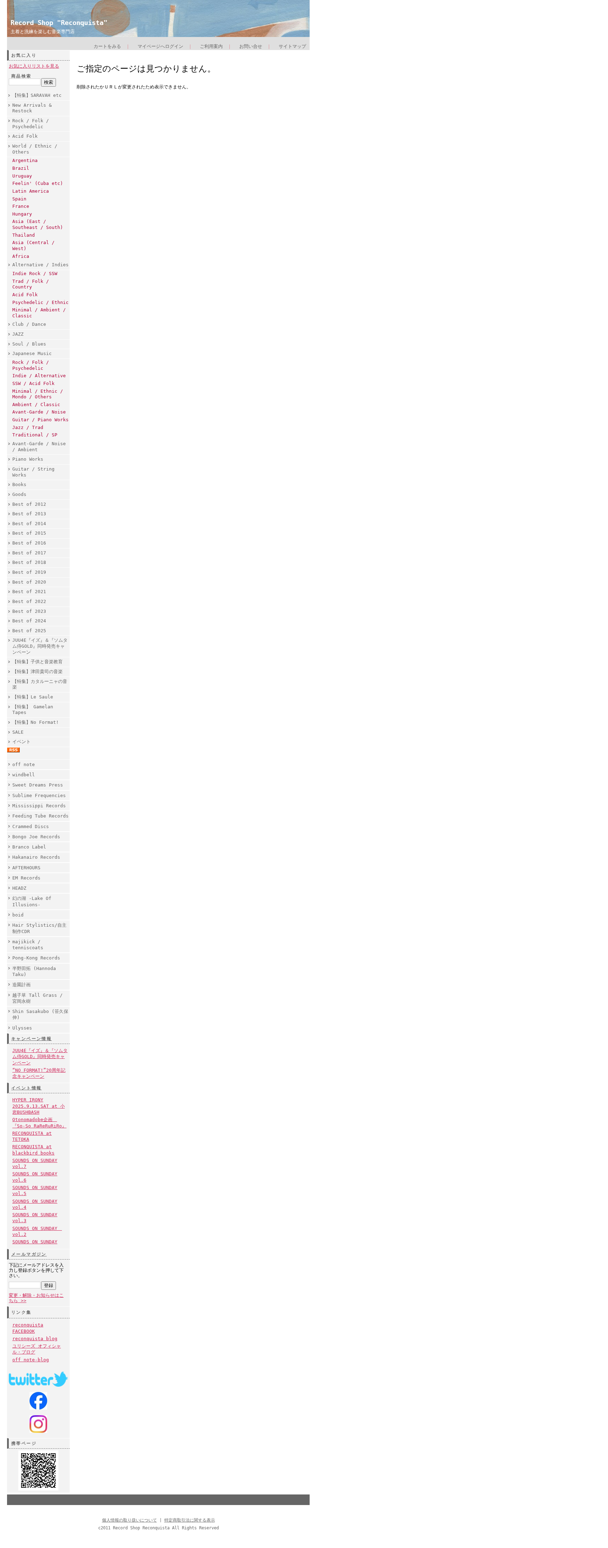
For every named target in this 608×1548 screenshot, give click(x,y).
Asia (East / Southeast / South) (37, 224)
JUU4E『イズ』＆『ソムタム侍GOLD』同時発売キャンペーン (40, 646)
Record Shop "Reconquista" (59, 23)
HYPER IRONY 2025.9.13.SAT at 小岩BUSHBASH (38, 1106)
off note (23, 764)
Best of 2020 (29, 582)
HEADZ (19, 888)
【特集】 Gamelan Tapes (32, 709)
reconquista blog (34, 1338)
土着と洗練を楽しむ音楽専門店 (43, 31)
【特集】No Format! (35, 722)
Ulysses (22, 1028)
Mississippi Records (39, 805)
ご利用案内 (211, 46)
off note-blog (30, 1359)
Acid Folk (25, 136)
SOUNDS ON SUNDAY (34, 1241)
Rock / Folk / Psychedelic (30, 123)
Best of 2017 (29, 552)
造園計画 (21, 984)
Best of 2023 (29, 611)
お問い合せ (250, 46)
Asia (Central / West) (33, 245)
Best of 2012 (29, 504)
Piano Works (27, 459)
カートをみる (107, 46)
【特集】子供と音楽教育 (37, 661)
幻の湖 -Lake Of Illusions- (31, 901)
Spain (19, 198)
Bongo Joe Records (36, 836)
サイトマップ (292, 46)
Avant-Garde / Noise (39, 412)
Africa (20, 256)
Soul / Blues (29, 344)
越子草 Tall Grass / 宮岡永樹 (37, 998)
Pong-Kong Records (36, 957)
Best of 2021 (29, 591)
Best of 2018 (29, 562)
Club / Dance (29, 324)
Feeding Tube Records (40, 816)
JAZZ (18, 334)
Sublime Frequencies (39, 795)
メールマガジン (29, 1254)
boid (18, 915)
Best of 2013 (29, 513)
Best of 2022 (29, 601)
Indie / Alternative (39, 375)
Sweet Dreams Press (37, 785)
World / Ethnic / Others (34, 149)
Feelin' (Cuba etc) (37, 183)
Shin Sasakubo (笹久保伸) (40, 1014)
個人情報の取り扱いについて (129, 1520)
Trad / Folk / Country (30, 284)
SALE (18, 732)
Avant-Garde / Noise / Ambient (39, 446)
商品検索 (21, 76)
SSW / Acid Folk (33, 383)
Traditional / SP (34, 434)
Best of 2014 (29, 523)
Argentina (25, 160)
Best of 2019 (29, 572)
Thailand (23, 235)
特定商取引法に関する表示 (189, 1520)
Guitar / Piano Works (40, 419)
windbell (23, 774)
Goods (19, 494)
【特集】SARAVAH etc (37, 95)
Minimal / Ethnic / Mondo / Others (37, 394)
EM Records (26, 878)
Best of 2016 (29, 543)
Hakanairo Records (36, 857)
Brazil (20, 168)
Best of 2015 (29, 533)
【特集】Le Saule (32, 697)
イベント (21, 741)
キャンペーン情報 (31, 1038)
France (20, 206)
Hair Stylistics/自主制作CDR (39, 928)
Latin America (30, 191)
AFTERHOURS (26, 867)
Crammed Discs (30, 826)
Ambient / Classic (36, 404)
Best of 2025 (29, 630)
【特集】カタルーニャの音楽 (39, 684)
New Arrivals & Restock (32, 108)
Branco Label (29, 847)
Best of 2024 (29, 620)
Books (19, 484)
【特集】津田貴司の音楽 (37, 671)
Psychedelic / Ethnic (40, 302)
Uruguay (22, 176)
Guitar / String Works (33, 472)
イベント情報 (26, 1088)
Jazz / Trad (27, 427)
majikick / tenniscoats (27, 944)
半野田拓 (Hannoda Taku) (34, 971)
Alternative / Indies (40, 264)
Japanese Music (32, 353)
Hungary (22, 214)
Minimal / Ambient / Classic (39, 312)
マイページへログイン (160, 46)
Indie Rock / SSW (34, 273)
